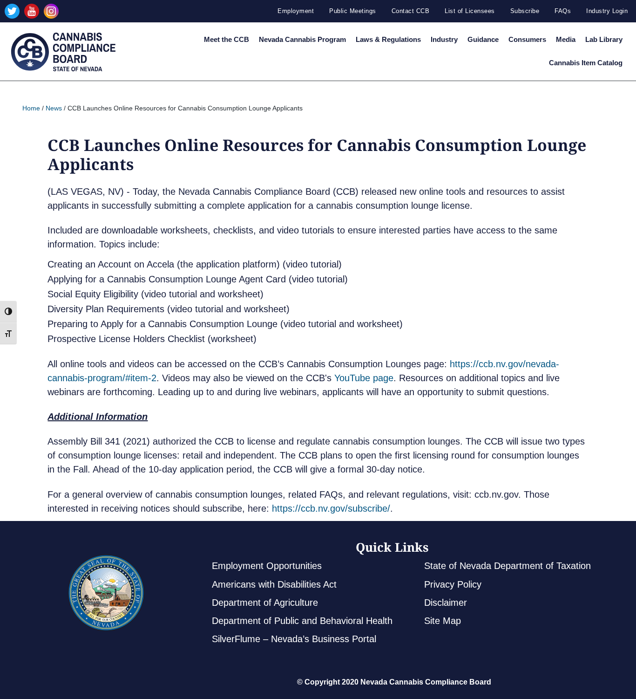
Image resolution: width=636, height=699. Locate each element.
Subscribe (525, 10)
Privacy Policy (452, 584)
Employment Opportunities (267, 566)
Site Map (442, 621)
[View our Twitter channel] (12, 11)
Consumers (527, 39)
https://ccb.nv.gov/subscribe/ (331, 508)
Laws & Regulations (388, 39)
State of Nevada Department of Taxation (507, 566)
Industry (444, 39)
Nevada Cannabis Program (302, 39)
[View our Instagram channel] (51, 11)
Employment (295, 10)
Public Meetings (352, 10)
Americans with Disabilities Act (274, 584)
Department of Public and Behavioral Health (302, 621)
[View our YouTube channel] (31, 11)
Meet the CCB (226, 39)
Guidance (483, 39)
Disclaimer (445, 602)
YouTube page (363, 378)
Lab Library (603, 39)
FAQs (563, 10)
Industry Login (607, 10)
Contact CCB (411, 10)
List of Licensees (470, 10)
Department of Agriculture (265, 602)
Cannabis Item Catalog (585, 63)
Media (565, 39)
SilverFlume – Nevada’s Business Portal (294, 639)
